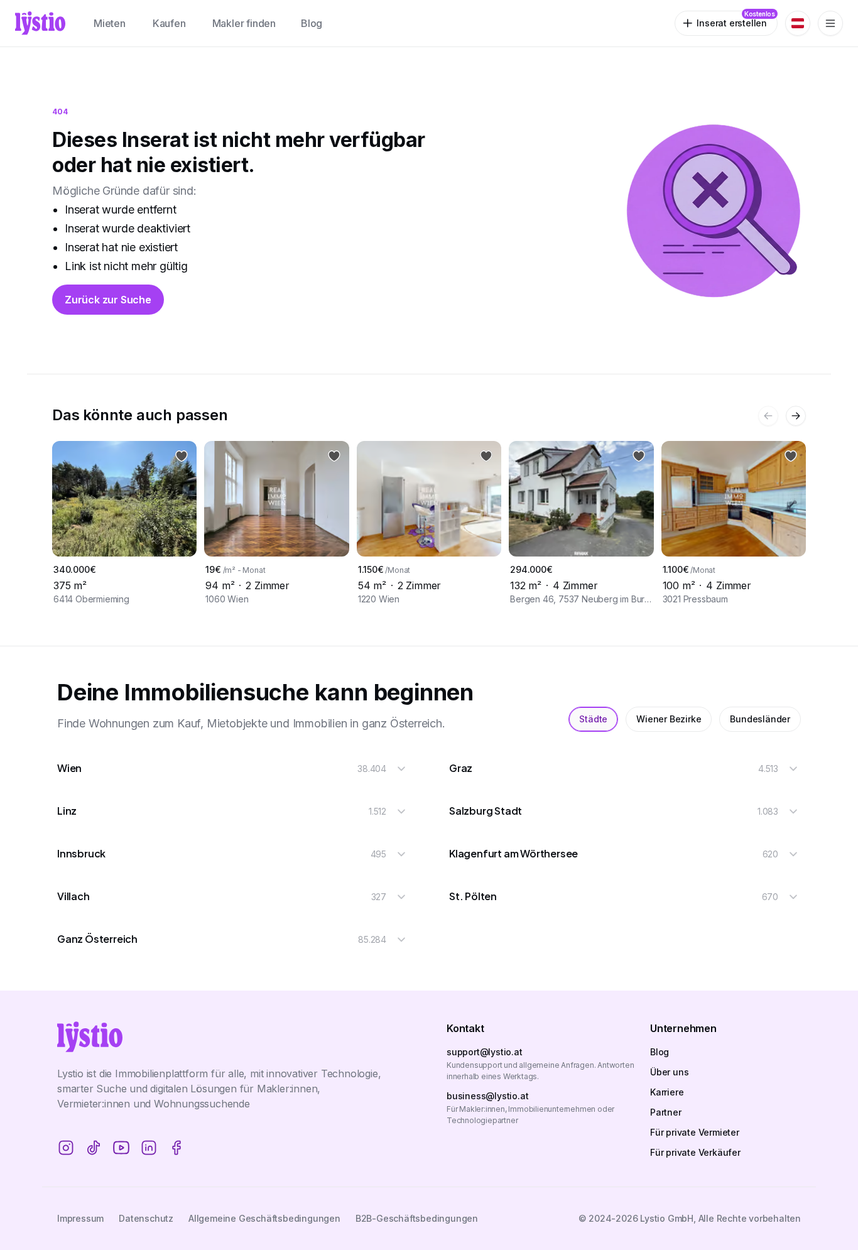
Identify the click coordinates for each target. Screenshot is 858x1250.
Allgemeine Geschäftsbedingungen (264, 1218)
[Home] (40, 23)
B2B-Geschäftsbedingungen (417, 1218)
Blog (311, 23)
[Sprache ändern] (797, 23)
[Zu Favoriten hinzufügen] (181, 456)
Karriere (666, 1092)
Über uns (669, 1072)
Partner (666, 1112)
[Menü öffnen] (830, 23)
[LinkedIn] (149, 1147)
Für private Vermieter (694, 1132)
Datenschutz (146, 1218)
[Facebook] (176, 1147)
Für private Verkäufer (695, 1152)
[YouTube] (121, 1147)
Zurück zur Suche (108, 299)
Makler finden (244, 23)
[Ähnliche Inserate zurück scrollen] (768, 416)
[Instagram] (66, 1147)
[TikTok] (93, 1147)
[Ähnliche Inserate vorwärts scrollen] (796, 416)
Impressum (80, 1218)
